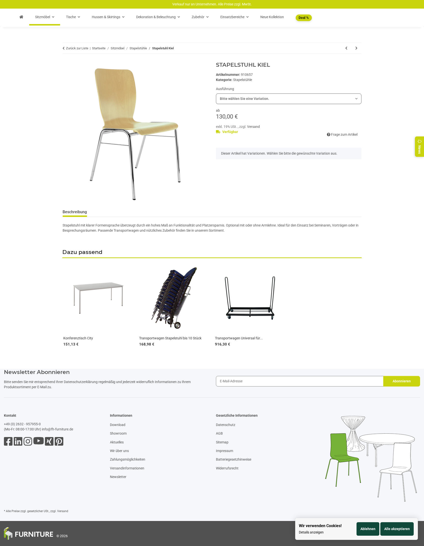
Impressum (224, 451)
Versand (253, 127)
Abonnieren (402, 381)
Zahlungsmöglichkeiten (127, 459)
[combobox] (288, 98)
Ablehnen (367, 529)
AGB (219, 433)
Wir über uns (119, 451)
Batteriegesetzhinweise (233, 459)
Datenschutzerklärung (81, 382)
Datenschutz (225, 425)
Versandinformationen (127, 468)
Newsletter (118, 477)
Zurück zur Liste (77, 48)
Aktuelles (117, 442)
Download (117, 425)
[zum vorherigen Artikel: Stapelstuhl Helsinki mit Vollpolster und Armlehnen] (346, 48)
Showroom (118, 433)
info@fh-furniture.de (57, 429)
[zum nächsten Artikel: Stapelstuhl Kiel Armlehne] (356, 48)
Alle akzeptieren (397, 529)
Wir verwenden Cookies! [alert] (320, 525)
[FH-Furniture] (21, 17)
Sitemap (222, 442)
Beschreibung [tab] (75, 212)
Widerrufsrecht (227, 468)
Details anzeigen (311, 532)
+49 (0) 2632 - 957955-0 (22, 424)
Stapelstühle (242, 80)
